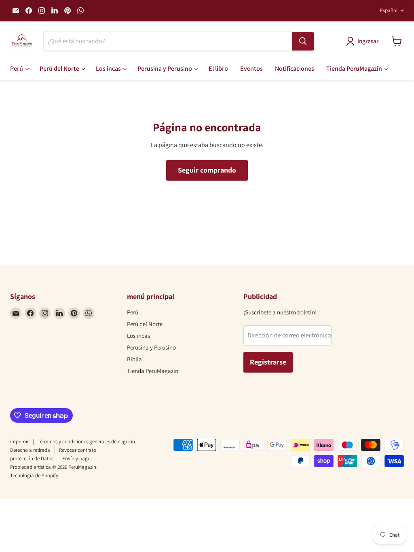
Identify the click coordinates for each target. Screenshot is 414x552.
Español (388, 10)
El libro (218, 68)
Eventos (251, 68)
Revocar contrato (77, 450)
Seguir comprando (207, 170)
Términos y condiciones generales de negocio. (87, 441)
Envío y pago (76, 458)
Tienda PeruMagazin (354, 68)
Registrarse (268, 362)
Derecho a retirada (30, 450)
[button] (364, 41)
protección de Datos (31, 458)
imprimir (19, 441)
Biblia (134, 359)
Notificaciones (294, 68)
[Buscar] (303, 41)
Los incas (109, 68)
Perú (17, 68)
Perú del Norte (60, 68)
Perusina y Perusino (165, 68)
